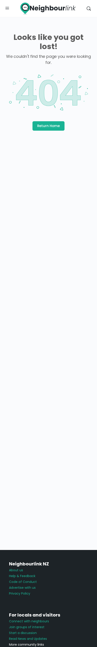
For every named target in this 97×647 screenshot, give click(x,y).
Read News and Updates (28, 638)
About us (16, 570)
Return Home (48, 125)
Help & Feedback (22, 576)
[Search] (88, 8)
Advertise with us (22, 587)
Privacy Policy (19, 593)
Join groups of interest (26, 627)
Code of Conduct (23, 582)
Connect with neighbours (29, 621)
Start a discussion (23, 633)
